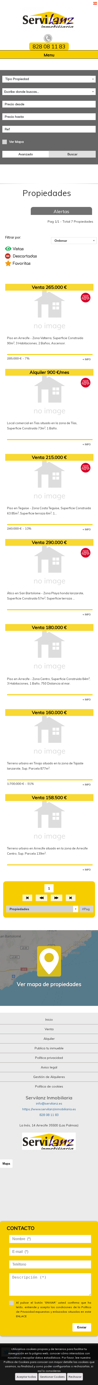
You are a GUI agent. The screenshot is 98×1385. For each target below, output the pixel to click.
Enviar (81, 1327)
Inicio (49, 1019)
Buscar (72, 154)
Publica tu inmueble (49, 1048)
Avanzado (25, 154)
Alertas (61, 211)
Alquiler (49, 1039)
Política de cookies (49, 1086)
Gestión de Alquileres (49, 1077)
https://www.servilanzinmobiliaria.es (49, 1109)
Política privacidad (49, 1058)
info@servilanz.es (49, 1103)
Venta (49, 1029)
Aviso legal (49, 1067)
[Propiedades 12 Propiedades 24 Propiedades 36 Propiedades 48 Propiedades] (42, 909)
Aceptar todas (26, 1376)
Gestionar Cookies (52, 1376)
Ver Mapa (16, 142)
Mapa (6, 1163)
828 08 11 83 (49, 1115)
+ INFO (87, 359)
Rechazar (75, 1376)
